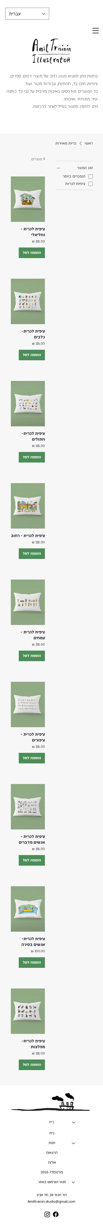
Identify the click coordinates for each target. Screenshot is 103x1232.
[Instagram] (47, 1214)
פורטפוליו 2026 (52, 1172)
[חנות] (73, 1143)
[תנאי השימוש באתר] (73, 1182)
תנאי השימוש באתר (52, 1182)
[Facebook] (55, 1214)
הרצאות (52, 1152)
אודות (52, 1162)
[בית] (74, 1122)
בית (51, 1122)
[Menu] (95, 30)
